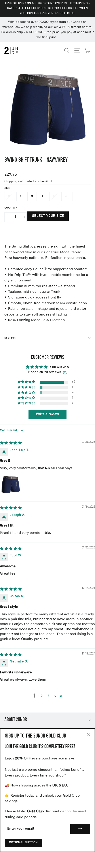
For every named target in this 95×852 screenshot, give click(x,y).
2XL (67, 196)
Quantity (10, 208)
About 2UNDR (15, 720)
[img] (11, 443)
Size (7, 188)
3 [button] (48, 696)
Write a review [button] (47, 414)
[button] (27, 382)
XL (54, 196)
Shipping (10, 181)
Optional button (23, 842)
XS (9, 196)
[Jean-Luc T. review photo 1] (10, 484)
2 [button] (41, 696)
